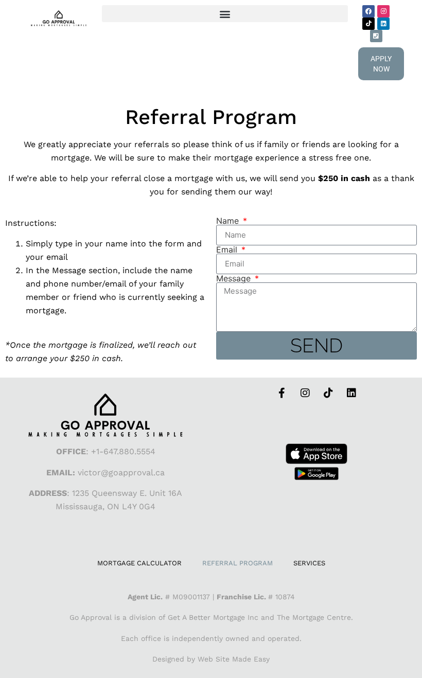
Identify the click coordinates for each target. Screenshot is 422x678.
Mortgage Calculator (139, 563)
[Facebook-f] (282, 393)
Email (228, 249)
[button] (225, 13)
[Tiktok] (368, 23)
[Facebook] (368, 11)
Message (234, 278)
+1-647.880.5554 (123, 451)
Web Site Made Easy (234, 659)
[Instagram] (383, 11)
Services (309, 563)
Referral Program (237, 563)
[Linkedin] (383, 23)
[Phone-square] (376, 36)
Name (228, 221)
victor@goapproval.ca (121, 472)
